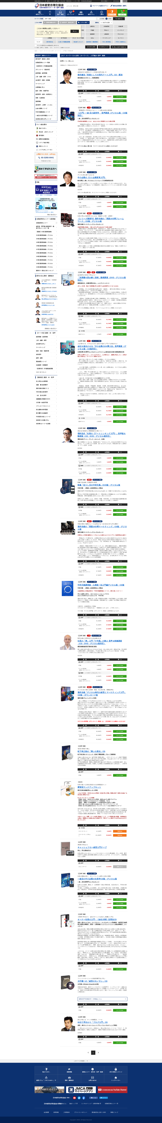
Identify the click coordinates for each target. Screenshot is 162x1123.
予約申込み (119, 831)
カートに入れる (120, 96)
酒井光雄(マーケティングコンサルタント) (90, 224)
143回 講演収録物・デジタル (44, 263)
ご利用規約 (66, 1112)
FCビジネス (121, 34)
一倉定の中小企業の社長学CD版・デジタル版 (97, 879)
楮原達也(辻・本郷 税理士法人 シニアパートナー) (93, 283)
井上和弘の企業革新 (42, 381)
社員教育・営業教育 (42, 365)
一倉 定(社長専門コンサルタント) (88, 118)
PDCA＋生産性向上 (121, 41)
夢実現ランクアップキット (89, 787)
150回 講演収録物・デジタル (44, 238)
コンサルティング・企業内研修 (90, 1103)
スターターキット (41, 372)
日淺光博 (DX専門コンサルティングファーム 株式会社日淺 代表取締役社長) (101, 352)
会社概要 (46, 1112)
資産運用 (92, 34)
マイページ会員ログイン (100, 6)
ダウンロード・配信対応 (43, 69)
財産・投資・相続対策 (42, 351)
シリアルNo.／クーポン (46, 149)
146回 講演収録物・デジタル (44, 253)
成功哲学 (38, 354)
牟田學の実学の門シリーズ (43, 119)
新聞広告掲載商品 (44, 139)
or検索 (109, 18)
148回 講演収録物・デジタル (44, 246)
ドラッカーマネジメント (43, 406)
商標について (114, 1112)
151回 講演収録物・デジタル (44, 235)
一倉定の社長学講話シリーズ (44, 115)
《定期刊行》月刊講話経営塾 (44, 66)
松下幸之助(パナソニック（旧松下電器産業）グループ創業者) (97, 754)
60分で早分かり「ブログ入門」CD (93, 1022)
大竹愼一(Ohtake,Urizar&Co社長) (88, 984)
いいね (94, 1097)
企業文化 (92, 26)
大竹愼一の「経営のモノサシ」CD (92, 981)
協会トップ (72, 1103)
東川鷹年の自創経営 (42, 413)
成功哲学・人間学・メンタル (44, 105)
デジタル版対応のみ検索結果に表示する (48, 45)
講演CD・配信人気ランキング (44, 270)
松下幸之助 (64, 38)
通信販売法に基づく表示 (99, 1112)
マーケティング (106, 38)
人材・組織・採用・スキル (43, 76)
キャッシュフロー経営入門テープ (92, 847)
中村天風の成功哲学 (42, 392)
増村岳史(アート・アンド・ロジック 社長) (91, 439)
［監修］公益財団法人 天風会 (94, 488)
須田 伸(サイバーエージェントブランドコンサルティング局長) (97, 1025)
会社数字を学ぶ (40, 344)
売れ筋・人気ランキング (46, 132)
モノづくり (121, 38)
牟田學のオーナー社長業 (43, 423)
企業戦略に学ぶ (40, 87)
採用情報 (56, 1112)
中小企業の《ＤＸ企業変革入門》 (92, 177)
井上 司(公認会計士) (84, 850)
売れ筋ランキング (78, 41)
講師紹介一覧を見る (51, 328)
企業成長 (106, 34)
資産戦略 (38, 101)
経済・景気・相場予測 (42, 90)
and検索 (102, 18)
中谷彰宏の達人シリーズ (43, 416)
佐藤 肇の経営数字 (42, 384)
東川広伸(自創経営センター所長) (88, 790)
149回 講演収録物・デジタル (44, 242)
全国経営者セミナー (42, 223)
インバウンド (120, 30)
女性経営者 (106, 26)
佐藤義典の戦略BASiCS (43, 399)
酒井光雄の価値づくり (42, 388)
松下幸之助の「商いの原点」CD (91, 751)
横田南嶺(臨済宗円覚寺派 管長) (87, 646)
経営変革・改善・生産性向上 (44, 94)
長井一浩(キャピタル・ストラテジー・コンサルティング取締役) (97, 922)
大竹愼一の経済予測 (42, 402)
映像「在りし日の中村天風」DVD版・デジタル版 (99, 485)
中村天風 (80, 488)
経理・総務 (39, 358)
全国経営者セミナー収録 (43, 62)
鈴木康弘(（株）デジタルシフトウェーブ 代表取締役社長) (95, 180)
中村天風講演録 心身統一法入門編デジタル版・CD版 (101, 585)
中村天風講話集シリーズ (43, 112)
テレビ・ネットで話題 (78, 38)
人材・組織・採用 (41, 340)
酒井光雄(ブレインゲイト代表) (87, 698)
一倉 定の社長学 (41, 395)
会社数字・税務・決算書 (43, 80)
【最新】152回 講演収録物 (43, 231)
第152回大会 (50, 41)
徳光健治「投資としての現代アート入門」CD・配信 (100, 75)
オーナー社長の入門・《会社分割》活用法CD (97, 919)
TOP (36, 50)
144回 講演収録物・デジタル (44, 260)
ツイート (104, 1097)
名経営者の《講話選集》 (92, 41)
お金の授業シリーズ (41, 108)
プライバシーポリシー (80, 1112)
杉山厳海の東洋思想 (42, 409)
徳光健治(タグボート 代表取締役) (88, 77)
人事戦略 (50, 38)
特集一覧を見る (52, 214)
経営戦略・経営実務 (41, 73)
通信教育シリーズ (41, 361)
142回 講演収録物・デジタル (44, 267)
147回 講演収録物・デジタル (44, 249)
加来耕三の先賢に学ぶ (42, 420)
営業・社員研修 (40, 98)
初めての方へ (43, 128)
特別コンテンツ (43, 146)
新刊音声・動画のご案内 (43, 59)
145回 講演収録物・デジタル (44, 256)
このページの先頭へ (81, 1061)
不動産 (92, 30)
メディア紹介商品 (42, 143)
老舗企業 (120, 26)
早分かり (106, 30)
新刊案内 (41, 135)
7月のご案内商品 (106, 41)
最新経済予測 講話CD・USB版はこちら (90, 999)
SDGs (92, 38)
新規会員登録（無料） (120, 6)
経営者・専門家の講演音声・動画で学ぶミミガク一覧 (45, 227)
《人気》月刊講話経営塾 (64, 41)
